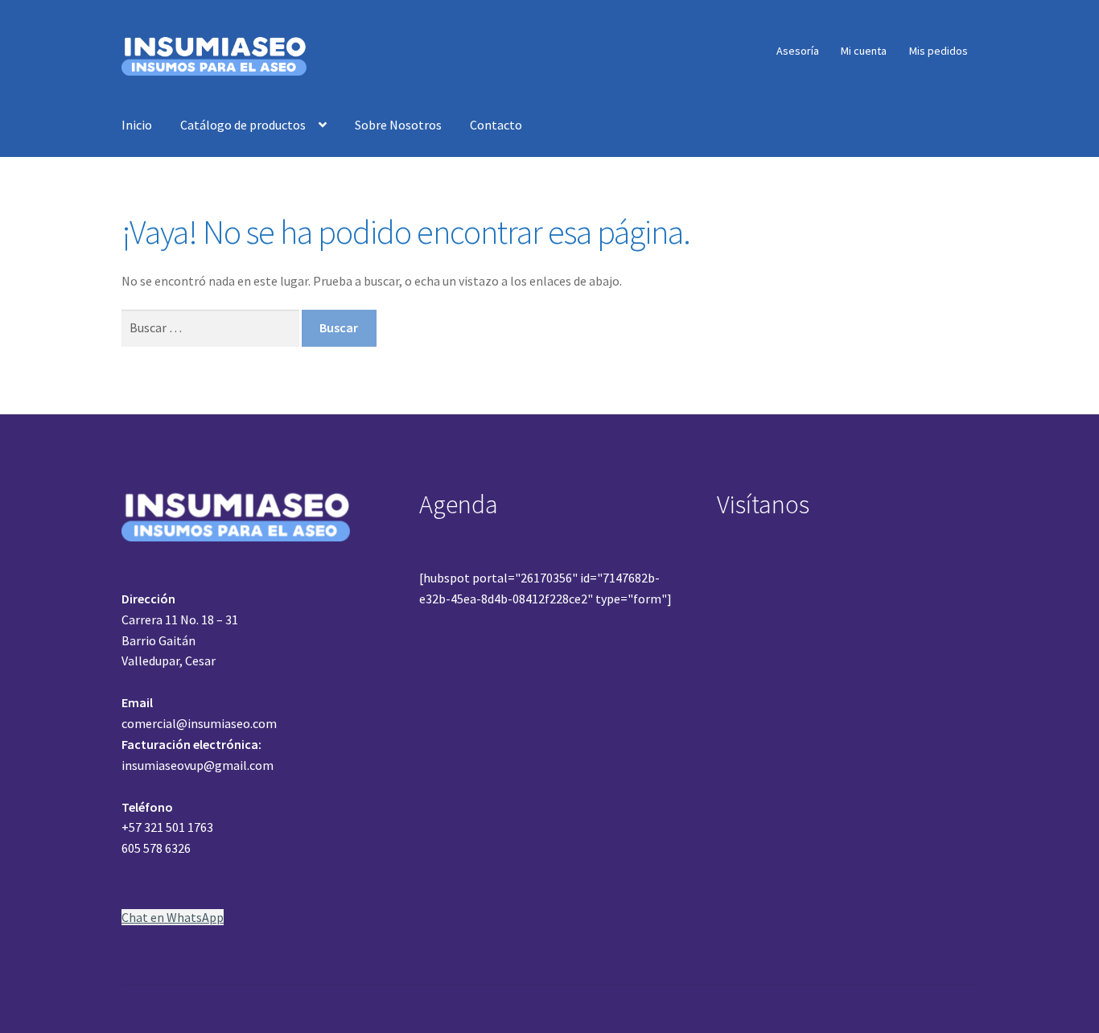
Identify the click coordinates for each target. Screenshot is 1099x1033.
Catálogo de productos (243, 125)
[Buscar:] (211, 327)
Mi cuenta (864, 50)
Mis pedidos (938, 50)
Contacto (496, 125)
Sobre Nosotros (398, 125)
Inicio (136, 125)
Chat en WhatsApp (172, 917)
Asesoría (797, 50)
